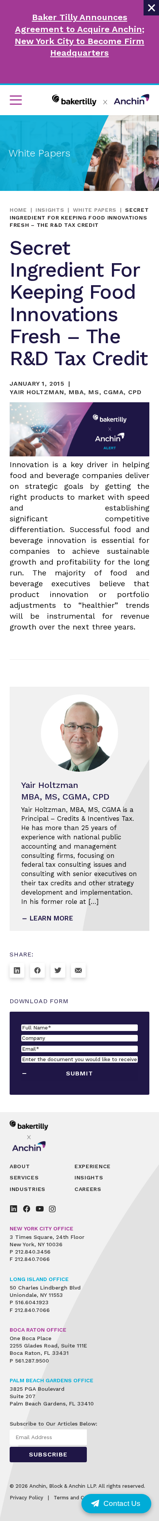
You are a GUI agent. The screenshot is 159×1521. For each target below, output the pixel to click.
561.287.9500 (32, 1361)
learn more (51, 918)
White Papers (95, 210)
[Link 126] (37, 970)
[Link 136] (13, 1209)
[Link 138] (40, 1209)
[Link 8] (100, 100)
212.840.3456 (33, 1252)
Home (18, 210)
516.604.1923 (32, 1302)
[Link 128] (78, 970)
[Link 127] (58, 970)
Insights (50, 210)
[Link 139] (52, 1209)
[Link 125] (17, 970)
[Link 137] (26, 1209)
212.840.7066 (32, 1259)
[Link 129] (34, 1135)
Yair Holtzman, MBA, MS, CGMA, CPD (75, 392)
